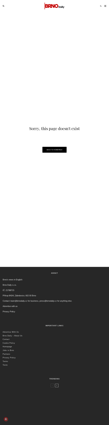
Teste (5, 365)
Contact (6, 339)
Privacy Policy (9, 311)
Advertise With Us (11, 332)
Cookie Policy (9, 343)
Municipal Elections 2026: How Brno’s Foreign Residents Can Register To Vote (49, 414)
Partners (6, 354)
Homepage (7, 347)
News (20, 390)
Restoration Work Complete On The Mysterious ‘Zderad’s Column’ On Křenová (50, 404)
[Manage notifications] (6, 419)
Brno (15, 390)
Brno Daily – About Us (12, 336)
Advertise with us (10, 306)
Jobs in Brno (8, 350)
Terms (5, 361)
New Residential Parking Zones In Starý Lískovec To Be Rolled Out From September (52, 393)
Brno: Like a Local (20, 421)
